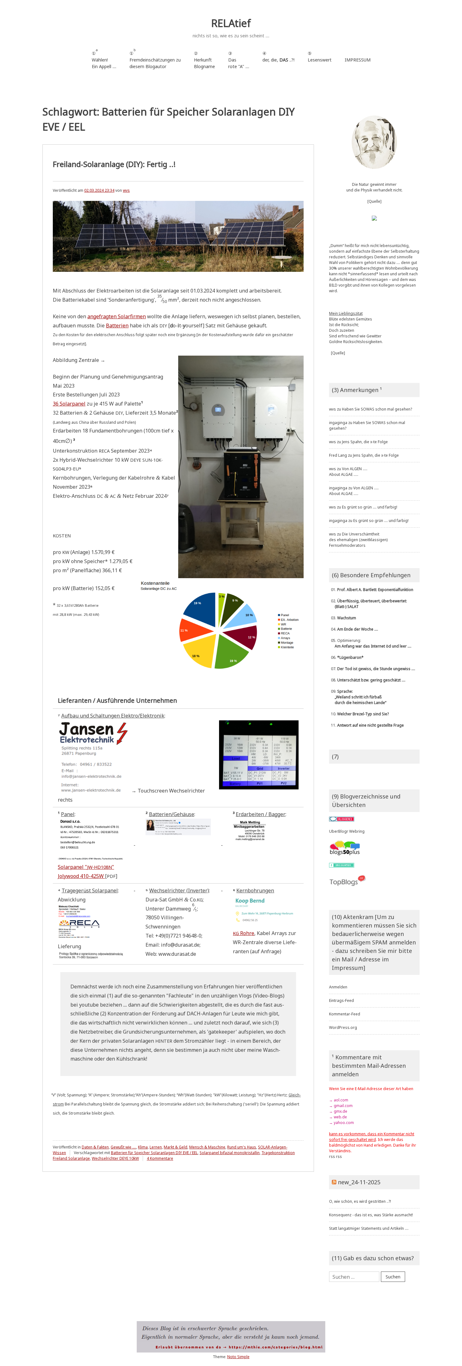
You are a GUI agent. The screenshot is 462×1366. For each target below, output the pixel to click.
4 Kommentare (160, 1158)
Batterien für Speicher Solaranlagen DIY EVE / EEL (154, 1152)
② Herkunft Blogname (204, 59)
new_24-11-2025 (359, 1182)
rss (332, 1156)
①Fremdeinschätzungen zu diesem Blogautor (155, 58)
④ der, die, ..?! (278, 59)
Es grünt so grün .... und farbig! (369, 507)
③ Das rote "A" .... (238, 59)
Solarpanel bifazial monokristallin (230, 1152)
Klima (143, 1147)
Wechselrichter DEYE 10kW (115, 1158)
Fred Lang (338, 455)
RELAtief (231, 23)
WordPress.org (343, 1027)
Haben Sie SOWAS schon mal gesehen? (377, 409)
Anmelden (338, 987)
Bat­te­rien (117, 325)
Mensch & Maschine (207, 1147)
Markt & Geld (175, 1147)
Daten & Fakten (95, 1147)
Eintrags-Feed (341, 1000)
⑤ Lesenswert (320, 56)
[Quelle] (374, 201)
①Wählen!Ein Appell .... (104, 58)
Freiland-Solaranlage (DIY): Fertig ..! (114, 164)
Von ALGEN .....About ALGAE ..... (348, 471)
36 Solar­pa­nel (69, 403)
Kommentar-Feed (344, 1014)
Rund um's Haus (241, 1147)
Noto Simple (238, 1356)
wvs (126, 190)
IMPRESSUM (358, 60)
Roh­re (243, 933)
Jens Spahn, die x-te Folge (365, 441)
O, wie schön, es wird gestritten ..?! (360, 1201)
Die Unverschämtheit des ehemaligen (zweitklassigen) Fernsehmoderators (358, 539)
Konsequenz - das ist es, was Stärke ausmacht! (371, 1215)
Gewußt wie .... (123, 1147)
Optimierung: (370, 643)
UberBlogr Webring (347, 831)
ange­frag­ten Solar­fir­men (116, 316)
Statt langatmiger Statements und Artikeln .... (369, 1228)
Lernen (156, 1147)
